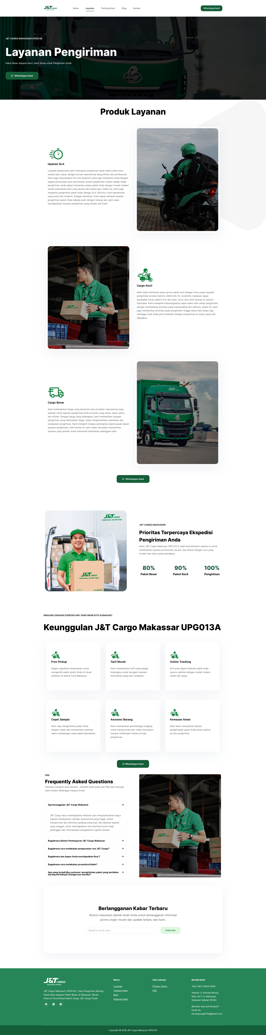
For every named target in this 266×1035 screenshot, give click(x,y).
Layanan (117, 986)
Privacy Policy (160, 986)
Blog (115, 994)
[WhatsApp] (60, 1004)
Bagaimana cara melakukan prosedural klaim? (72, 864)
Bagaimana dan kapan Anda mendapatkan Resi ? (74, 856)
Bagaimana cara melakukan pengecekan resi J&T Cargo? (78, 848)
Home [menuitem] (76, 8)
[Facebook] (46, 1004)
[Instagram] (53, 1004)
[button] (22, 76)
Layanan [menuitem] (90, 8)
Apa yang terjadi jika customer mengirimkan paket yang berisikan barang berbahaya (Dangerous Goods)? (83, 873)
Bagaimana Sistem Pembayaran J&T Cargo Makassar (76, 840)
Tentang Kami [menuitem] (108, 8)
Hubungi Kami (120, 999)
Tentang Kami (120, 990)
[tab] (86, 805)
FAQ (155, 990)
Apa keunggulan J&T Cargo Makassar (68, 804)
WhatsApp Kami (212, 8)
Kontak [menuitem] (136, 8)
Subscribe (170, 930)
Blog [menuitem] (124, 8)
